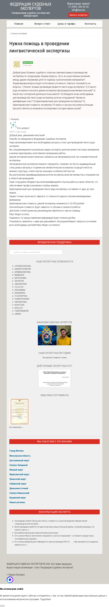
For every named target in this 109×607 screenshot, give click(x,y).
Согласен (2, 605)
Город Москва (16, 450)
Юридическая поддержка (55, 242)
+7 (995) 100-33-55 (78, 6)
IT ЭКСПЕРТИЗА (21, 296)
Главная (18, 23)
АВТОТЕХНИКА (20, 278)
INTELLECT (19, 308)
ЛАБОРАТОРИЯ (20, 284)
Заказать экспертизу (78, 15)
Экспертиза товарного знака (54, 357)
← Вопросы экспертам (18, 33)
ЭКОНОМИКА (20, 290)
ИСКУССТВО (19, 305)
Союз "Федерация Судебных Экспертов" (53, 567)
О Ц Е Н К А (19, 287)
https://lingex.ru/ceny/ (19, 214)
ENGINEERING (20, 293)
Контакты (90, 23)
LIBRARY (18, 314)
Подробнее (45, 599)
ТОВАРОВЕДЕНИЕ (22, 311)
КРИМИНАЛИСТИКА (23, 272)
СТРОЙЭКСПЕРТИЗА (23, 266)
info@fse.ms (78, 10)
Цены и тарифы (67, 23)
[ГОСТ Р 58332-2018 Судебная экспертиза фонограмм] (54, 387)
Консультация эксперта (54, 511)
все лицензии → (16, 427)
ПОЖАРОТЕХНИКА (22, 299)
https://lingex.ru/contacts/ (48, 225)
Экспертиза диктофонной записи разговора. (39, 533)
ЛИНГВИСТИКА (21, 302)
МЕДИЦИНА (19, 275)
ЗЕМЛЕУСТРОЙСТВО (23, 269)
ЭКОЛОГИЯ (19, 281)
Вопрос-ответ (43, 23)
